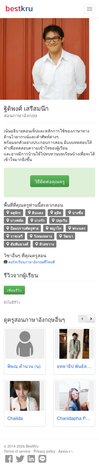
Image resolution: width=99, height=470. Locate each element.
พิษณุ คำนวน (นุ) (24, 366)
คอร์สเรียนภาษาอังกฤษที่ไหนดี (31, 261)
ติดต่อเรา (65, 451)
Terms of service (17, 451)
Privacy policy (44, 451)
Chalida (15, 418)
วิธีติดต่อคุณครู (50, 181)
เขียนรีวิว (14, 290)
